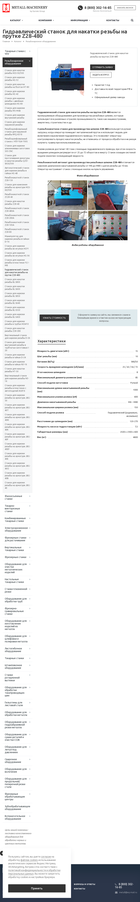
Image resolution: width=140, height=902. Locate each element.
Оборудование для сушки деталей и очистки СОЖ (16, 737)
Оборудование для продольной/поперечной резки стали (16, 782)
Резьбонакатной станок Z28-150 (17, 178)
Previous (47, 77)
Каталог (16, 20)
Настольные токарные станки (14, 580)
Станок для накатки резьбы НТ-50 (15, 370)
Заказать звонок (125, 8)
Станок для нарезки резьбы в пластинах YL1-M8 (17, 262)
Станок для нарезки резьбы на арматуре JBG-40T (17, 407)
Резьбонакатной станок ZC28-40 (17, 195)
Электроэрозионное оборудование (16, 529)
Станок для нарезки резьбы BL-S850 (15, 294)
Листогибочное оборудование (13, 650)
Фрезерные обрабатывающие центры (15, 797)
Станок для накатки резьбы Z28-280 (15, 329)
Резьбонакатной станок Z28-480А (17, 209)
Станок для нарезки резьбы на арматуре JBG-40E (17, 456)
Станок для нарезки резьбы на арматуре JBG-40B (17, 475)
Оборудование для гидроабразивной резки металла (16, 725)
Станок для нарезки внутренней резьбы (15, 116)
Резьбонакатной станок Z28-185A (17, 223)
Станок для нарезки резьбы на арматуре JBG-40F (17, 437)
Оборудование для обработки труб (16, 600)
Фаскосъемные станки (13, 497)
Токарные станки (14, 658)
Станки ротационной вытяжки (12, 678)
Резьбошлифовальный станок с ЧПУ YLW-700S (16, 140)
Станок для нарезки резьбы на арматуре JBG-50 (17, 398)
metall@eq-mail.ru (128, 892)
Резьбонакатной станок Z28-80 (17, 230)
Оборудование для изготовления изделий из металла (16, 625)
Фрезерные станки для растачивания (15, 539)
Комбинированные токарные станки (15, 519)
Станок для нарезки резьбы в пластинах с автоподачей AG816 (15, 388)
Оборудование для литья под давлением (16, 750)
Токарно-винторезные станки (12, 508)
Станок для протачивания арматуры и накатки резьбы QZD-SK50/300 (17, 159)
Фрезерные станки (15, 557)
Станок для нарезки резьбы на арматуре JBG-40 (17, 485)
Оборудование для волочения (16, 770)
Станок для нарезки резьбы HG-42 (15, 92)
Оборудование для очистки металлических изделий (16, 568)
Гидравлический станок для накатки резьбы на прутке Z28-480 (16, 272)
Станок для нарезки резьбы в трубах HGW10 (17, 322)
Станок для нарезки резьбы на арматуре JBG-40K (17, 427)
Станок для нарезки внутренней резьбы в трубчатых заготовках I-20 (17, 346)
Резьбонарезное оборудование (14, 62)
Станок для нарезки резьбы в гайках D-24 (15, 356)
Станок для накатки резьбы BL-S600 (15, 287)
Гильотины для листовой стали (14, 704)
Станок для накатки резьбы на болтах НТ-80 (17, 85)
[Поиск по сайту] (132, 20)
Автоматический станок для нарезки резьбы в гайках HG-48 (17, 170)
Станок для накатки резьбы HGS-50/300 (15, 71)
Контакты (112, 20)
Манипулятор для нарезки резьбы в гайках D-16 (17, 239)
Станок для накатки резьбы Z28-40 (15, 202)
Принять (37, 888)
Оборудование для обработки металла (16, 713)
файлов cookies (29, 860)
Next (79, 77)
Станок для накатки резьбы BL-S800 (15, 280)
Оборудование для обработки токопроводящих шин (16, 691)
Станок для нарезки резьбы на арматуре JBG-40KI (17, 417)
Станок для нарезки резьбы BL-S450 (15, 315)
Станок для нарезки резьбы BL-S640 (15, 301)
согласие (46, 856)
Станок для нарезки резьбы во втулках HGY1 (17, 247)
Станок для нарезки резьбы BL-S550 (15, 308)
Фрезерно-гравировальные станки (14, 611)
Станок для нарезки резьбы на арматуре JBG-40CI (17, 466)
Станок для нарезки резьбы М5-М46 (15, 109)
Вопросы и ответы (84, 884)
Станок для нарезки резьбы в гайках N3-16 (16, 363)
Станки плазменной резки (16, 590)
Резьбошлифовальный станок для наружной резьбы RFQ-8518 (16, 132)
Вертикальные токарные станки (14, 548)
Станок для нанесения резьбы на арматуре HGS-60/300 (17, 187)
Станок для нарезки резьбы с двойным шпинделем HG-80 (15, 101)
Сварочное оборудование (13, 760)
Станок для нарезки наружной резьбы (15, 123)
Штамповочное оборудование (13, 666)
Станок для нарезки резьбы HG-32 (15, 78)
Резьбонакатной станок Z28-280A (17, 216)
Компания (46, 20)
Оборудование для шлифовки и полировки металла (16, 639)
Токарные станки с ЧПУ (15, 52)
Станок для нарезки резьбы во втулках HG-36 (17, 254)
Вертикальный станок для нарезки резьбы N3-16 (17, 378)
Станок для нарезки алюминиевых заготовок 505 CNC (17, 148)
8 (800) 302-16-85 (98, 8)
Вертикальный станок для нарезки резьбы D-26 (17, 336)
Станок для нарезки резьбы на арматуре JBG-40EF (17, 446)
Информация (80, 20)
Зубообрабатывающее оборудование (17, 807)
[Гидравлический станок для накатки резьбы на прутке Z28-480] (69, 77)
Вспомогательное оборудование (15, 817)
